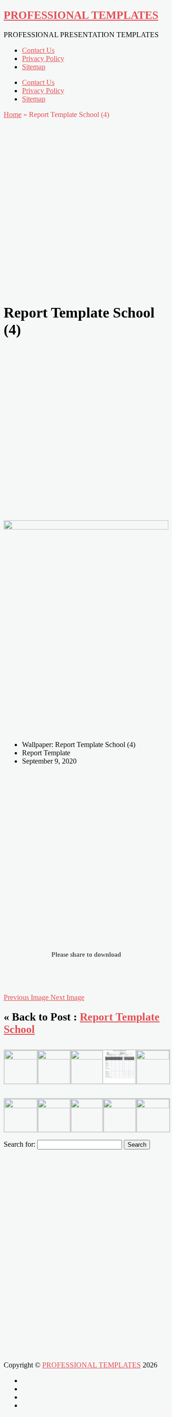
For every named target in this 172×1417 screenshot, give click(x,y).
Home (13, 114)
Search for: (19, 1144)
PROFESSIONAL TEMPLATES (81, 15)
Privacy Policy (43, 58)
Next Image (67, 997)
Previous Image (27, 997)
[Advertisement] (86, 209)
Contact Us (38, 50)
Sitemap (33, 67)
